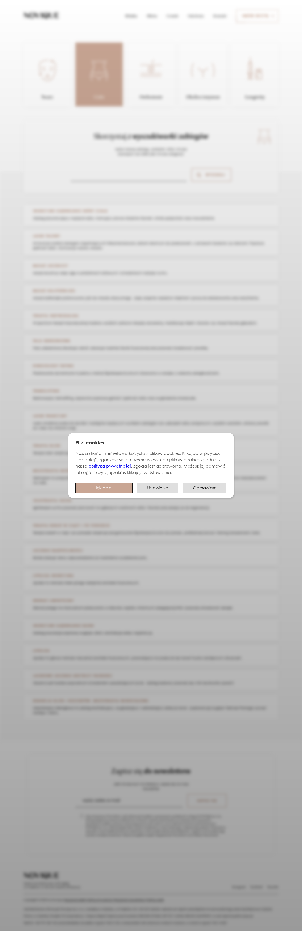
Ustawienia (157, 487)
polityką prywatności (109, 466)
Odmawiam (205, 487)
